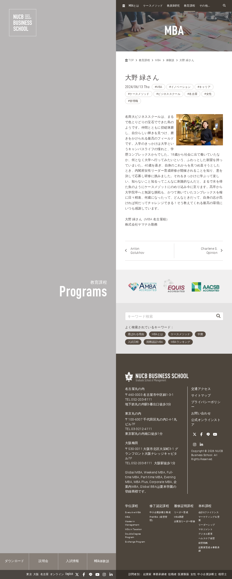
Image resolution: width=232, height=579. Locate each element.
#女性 (208, 94)
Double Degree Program (133, 535)
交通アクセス (201, 389)
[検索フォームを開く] (224, 5)
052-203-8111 (141, 399)
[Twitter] (77, 574)
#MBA (158, 87)
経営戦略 (203, 543)
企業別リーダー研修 (184, 521)
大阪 (36, 574)
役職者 (172, 574)
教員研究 (173, 5)
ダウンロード (14, 561)
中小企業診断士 (207, 574)
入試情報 (72, 561)
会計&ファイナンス (208, 512)
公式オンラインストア (205, 422)
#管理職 (133, 101)
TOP (131, 60)
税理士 (222, 574)
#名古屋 (192, 94)
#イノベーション (180, 87)
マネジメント (205, 529)
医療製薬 (183, 574)
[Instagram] (104, 574)
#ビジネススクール (168, 94)
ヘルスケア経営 (206, 538)
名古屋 (44, 574)
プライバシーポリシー (205, 404)
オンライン (57, 574)
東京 (29, 574)
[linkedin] (111, 574)
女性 (193, 574)
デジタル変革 (205, 534)
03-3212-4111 (141, 429)
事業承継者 (160, 574)
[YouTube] (97, 574)
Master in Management (132, 523)
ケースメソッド (153, 6)
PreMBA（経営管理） (158, 518)
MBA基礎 (179, 517)
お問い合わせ (201, 413)
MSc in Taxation (133, 529)
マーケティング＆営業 (209, 518)
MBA (158, 60)
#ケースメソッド (138, 94)
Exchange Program (135, 542)
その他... (204, 6)
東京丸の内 (133, 413)
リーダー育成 (181, 512)
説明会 (43, 561)
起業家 (147, 574)
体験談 (101, 561)
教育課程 (189, 6)
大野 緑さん (186, 60)
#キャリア (204, 87)
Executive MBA (133, 512)
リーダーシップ (206, 525)
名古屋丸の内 (135, 389)
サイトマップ (201, 395)
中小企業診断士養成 (160, 512)
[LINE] (90, 574)
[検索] (218, 316)
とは (134, 5)
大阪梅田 (131, 443)
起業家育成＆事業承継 (209, 549)
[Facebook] (83, 574)
